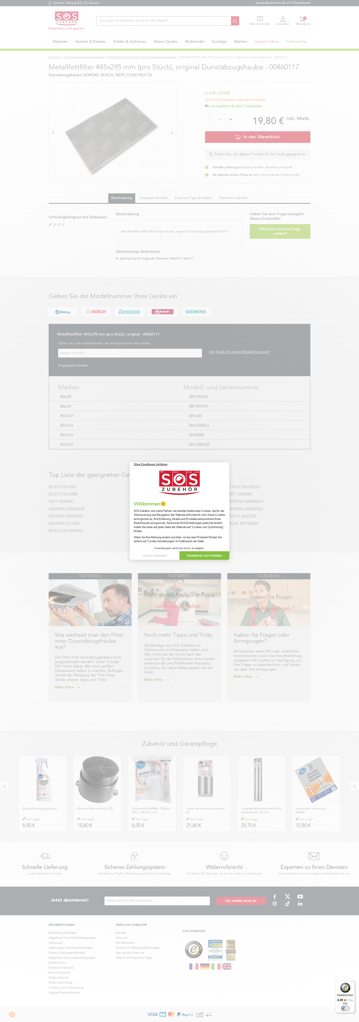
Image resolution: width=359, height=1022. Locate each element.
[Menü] (352, 982)
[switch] (345, 1008)
